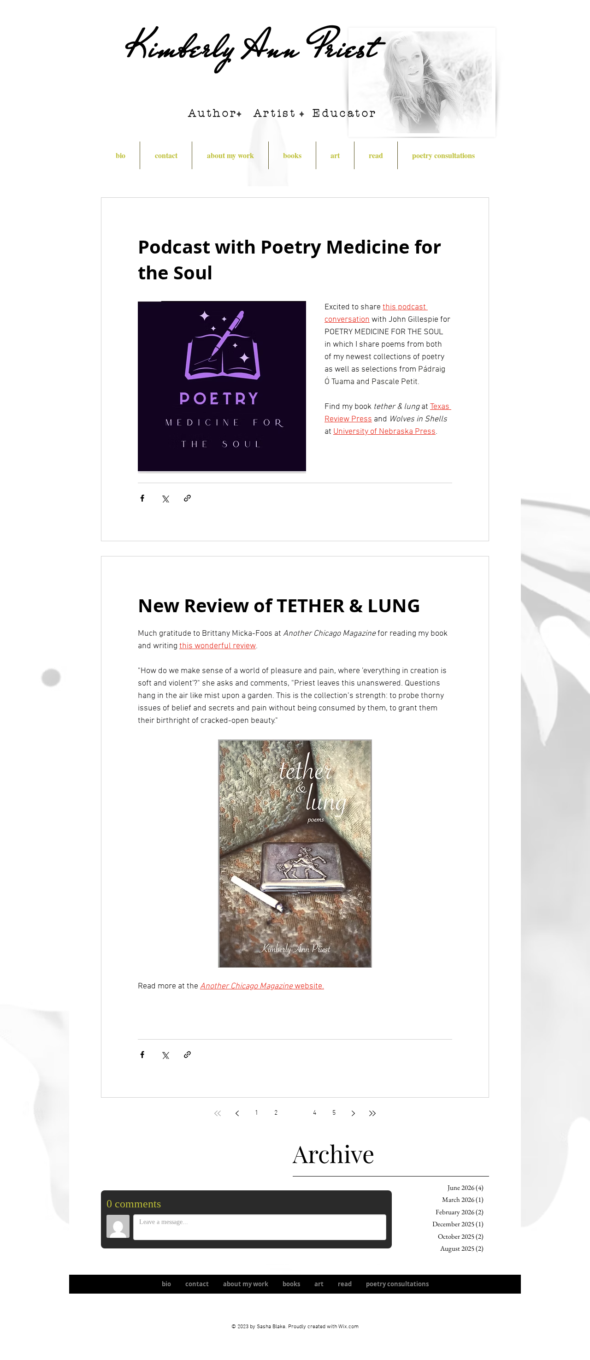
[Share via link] (187, 498)
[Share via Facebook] (142, 498)
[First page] (217, 1113)
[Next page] (353, 1113)
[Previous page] (237, 1113)
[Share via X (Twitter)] (164, 498)
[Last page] (372, 1113)
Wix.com (348, 1327)
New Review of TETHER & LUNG (279, 605)
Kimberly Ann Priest (252, 47)
